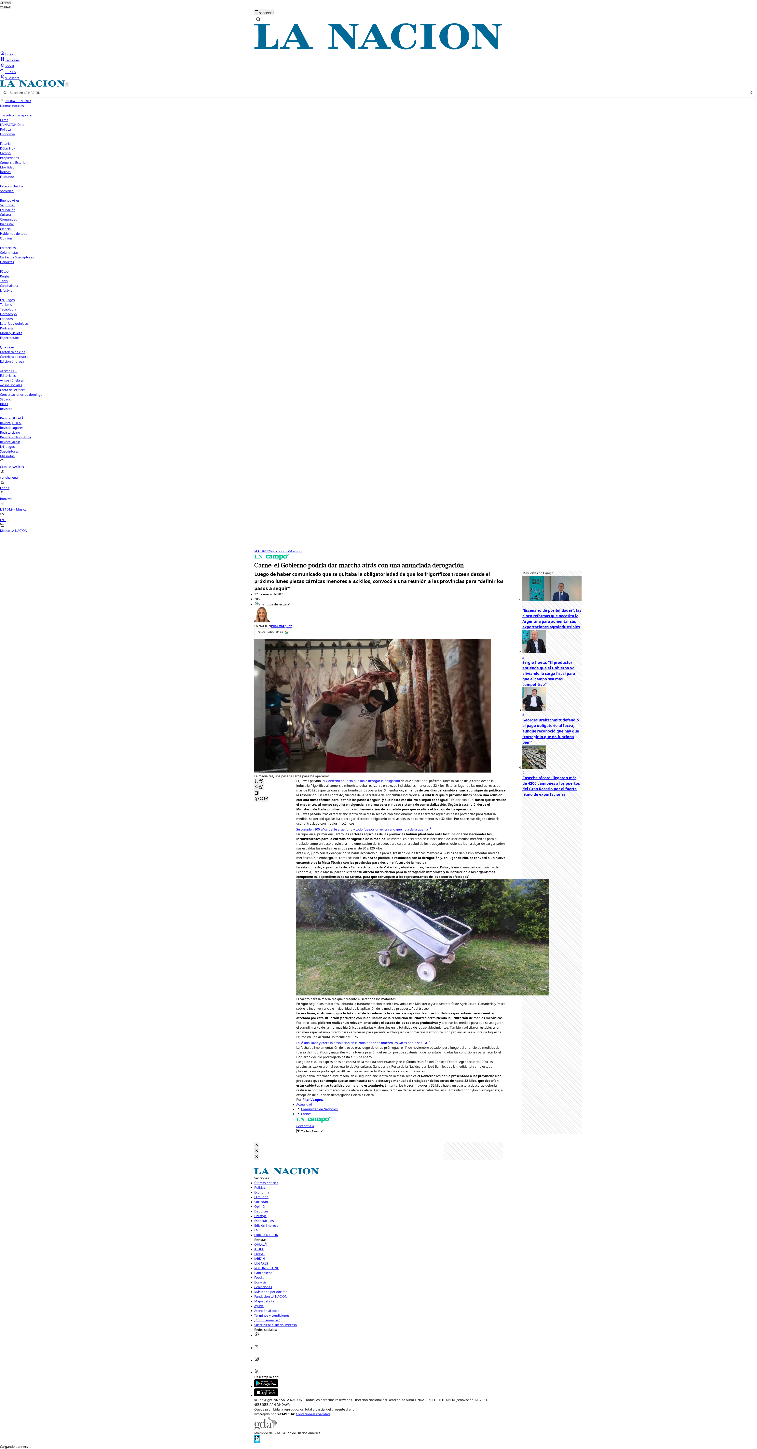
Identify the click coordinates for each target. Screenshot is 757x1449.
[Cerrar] (67, 84)
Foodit (9, 66)
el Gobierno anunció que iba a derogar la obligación (361, 781)
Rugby (4, 276)
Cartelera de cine (12, 352)
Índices (5, 172)
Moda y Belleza (11, 333)
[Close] (256, 1145)
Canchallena (9, 285)
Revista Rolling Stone (15, 437)
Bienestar (7, 224)
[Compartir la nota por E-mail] (266, 799)
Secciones (12, 60)
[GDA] (265, 1428)
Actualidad (304, 1104)
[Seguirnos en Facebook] (256, 1335)
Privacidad (322, 1414)
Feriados (6, 319)
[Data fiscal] (257, 1442)
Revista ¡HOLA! (10, 423)
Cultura (5, 214)
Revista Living (10, 432)
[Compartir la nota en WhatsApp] (261, 787)
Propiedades (9, 158)
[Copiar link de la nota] (256, 793)
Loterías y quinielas (14, 323)
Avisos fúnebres (12, 380)
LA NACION (263, 551)
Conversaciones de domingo (21, 394)
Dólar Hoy (7, 148)
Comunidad (8, 219)
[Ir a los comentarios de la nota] (261, 781)
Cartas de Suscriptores (17, 257)
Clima (4, 120)
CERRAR (5, 2)
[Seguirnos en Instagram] (256, 1360)
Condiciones (305, 1414)
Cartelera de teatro (14, 357)
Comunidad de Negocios (319, 1109)
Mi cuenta (12, 78)
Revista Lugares (11, 428)
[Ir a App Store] (266, 1395)
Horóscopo (8, 314)
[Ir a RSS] (256, 1372)
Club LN (10, 72)
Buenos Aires (10, 200)
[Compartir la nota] (256, 787)
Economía (281, 551)
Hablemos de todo (14, 233)
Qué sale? (7, 347)
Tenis (4, 281)
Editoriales (8, 248)
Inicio (9, 54)
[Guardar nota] (256, 781)
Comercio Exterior (13, 162)
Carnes (306, 1114)
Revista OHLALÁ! (12, 418)
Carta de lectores (12, 390)
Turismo (6, 304)
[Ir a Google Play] (266, 1386)
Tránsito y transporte (16, 115)
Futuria (5, 143)
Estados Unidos (11, 186)
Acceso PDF (8, 371)
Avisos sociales (11, 385)
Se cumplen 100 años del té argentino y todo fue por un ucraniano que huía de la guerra (362, 829)
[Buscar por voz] (751, 93)
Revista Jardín (10, 442)
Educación (7, 210)
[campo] (271, 559)
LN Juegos (7, 300)
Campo (5, 153)
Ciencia (5, 229)
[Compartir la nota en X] (261, 799)
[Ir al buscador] (258, 19)
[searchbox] (377, 92)
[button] (378, 306)
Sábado (5, 399)
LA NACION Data (12, 125)
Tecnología (8, 309)
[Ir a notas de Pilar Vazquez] (380, 615)
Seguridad (7, 205)
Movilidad (7, 167)
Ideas (4, 404)
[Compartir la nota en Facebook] (256, 799)
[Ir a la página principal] (378, 48)
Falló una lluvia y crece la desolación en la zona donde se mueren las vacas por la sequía (361, 1043)
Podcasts (7, 328)
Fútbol (4, 271)
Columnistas (9, 252)
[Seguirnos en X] (256, 1348)
